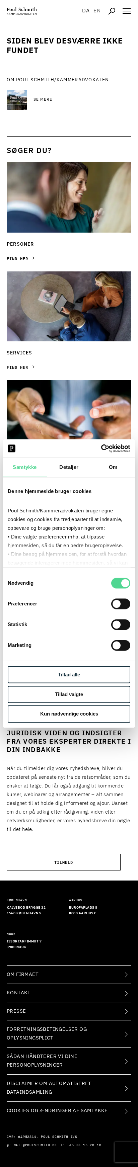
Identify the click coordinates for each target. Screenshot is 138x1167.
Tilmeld (63, 862)
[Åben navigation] (126, 11)
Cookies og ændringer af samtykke (57, 1110)
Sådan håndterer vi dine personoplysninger (42, 1061)
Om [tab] (113, 467)
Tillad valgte (69, 694)
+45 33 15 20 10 (84, 1145)
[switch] (120, 603)
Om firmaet (23, 974)
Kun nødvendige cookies (69, 714)
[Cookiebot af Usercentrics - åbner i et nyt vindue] (101, 448)
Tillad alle (69, 674)
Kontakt (19, 992)
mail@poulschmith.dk (35, 1145)
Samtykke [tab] (25, 467)
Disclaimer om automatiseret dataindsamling (49, 1088)
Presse (16, 1011)
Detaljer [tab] (68, 467)
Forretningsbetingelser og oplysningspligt (47, 1033)
